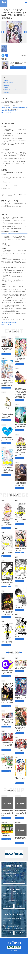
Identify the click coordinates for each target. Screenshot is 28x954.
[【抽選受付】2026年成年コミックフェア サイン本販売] (7, 434)
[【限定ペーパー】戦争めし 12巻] (7, 544)
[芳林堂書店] (14, 947)
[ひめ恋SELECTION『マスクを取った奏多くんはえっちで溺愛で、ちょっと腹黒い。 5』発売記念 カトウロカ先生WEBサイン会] (21, 446)
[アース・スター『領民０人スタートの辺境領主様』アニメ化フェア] (7, 763)
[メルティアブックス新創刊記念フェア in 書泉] (21, 664)
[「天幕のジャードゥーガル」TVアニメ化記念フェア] (21, 770)
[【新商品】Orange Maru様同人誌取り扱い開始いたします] (21, 833)
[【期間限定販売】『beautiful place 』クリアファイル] (7, 831)
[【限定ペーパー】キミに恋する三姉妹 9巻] (21, 598)
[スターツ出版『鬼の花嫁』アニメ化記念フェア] (21, 745)
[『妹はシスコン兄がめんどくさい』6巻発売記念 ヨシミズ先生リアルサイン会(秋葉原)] (21, 350)
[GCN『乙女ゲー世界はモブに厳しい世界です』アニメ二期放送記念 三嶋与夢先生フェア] (7, 718)
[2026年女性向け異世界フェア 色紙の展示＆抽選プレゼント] (7, 667)
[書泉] (14, 942)
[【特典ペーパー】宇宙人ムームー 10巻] (21, 540)
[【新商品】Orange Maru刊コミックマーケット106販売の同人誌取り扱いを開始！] (7, 807)
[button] (2, 32)
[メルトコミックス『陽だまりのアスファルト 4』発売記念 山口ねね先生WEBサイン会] (7, 461)
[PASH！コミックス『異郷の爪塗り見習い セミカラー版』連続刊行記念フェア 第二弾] (21, 719)
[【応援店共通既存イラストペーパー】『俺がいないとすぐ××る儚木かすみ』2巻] (7, 514)
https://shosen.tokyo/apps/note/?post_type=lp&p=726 (9, 111)
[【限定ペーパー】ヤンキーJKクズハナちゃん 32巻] (7, 633)
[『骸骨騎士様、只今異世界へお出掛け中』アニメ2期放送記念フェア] (21, 688)
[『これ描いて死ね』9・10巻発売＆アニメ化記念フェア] (7, 693)
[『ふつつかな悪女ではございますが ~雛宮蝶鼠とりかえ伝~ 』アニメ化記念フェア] (7, 740)
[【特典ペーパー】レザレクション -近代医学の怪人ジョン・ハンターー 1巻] (7, 604)
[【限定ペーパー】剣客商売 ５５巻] (21, 512)
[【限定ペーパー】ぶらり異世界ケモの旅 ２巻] (21, 569)
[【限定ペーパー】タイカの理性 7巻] (21, 627)
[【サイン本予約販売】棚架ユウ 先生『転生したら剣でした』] (21, 417)
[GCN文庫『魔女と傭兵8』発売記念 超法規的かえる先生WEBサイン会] (21, 475)
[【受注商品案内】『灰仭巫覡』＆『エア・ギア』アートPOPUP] (7, 345)
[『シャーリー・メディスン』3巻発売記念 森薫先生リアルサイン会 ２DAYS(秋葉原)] (7, 406)
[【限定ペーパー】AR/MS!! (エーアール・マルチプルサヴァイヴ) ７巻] (7, 573)
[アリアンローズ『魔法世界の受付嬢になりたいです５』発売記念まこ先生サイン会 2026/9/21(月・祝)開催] (7, 373)
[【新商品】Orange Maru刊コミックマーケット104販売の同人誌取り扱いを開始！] (21, 807)
